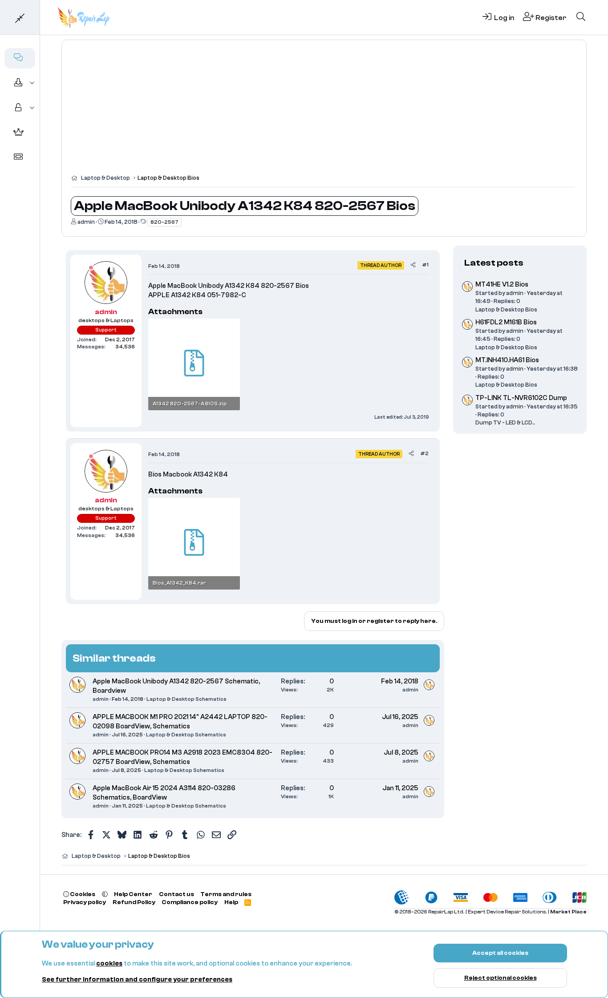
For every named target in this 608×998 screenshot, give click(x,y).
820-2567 (164, 222)
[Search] (581, 17)
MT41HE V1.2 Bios (501, 285)
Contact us (176, 894)
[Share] (413, 265)
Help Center (133, 894)
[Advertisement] (324, 111)
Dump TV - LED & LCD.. (505, 423)
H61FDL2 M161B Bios (506, 322)
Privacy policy (84, 902)
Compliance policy (190, 902)
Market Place (568, 912)
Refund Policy (134, 902)
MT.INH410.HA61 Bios (507, 360)
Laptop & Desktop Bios (506, 309)
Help (231, 902)
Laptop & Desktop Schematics (186, 699)
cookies (109, 963)
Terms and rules (225, 894)
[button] (32, 83)
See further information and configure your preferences (137, 979)
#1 (425, 265)
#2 (424, 453)
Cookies (82, 894)
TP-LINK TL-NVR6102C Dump (521, 398)
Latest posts (493, 263)
